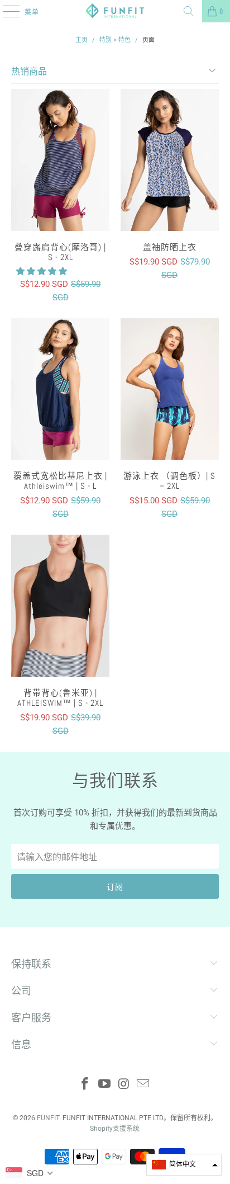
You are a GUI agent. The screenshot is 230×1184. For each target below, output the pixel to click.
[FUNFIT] (115, 11)
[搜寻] (188, 11)
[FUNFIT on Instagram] (124, 1084)
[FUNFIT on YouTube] (105, 1084)
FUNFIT (48, 1118)
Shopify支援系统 (115, 1129)
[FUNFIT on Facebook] (85, 1084)
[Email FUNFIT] (143, 1084)
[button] (41, 271)
